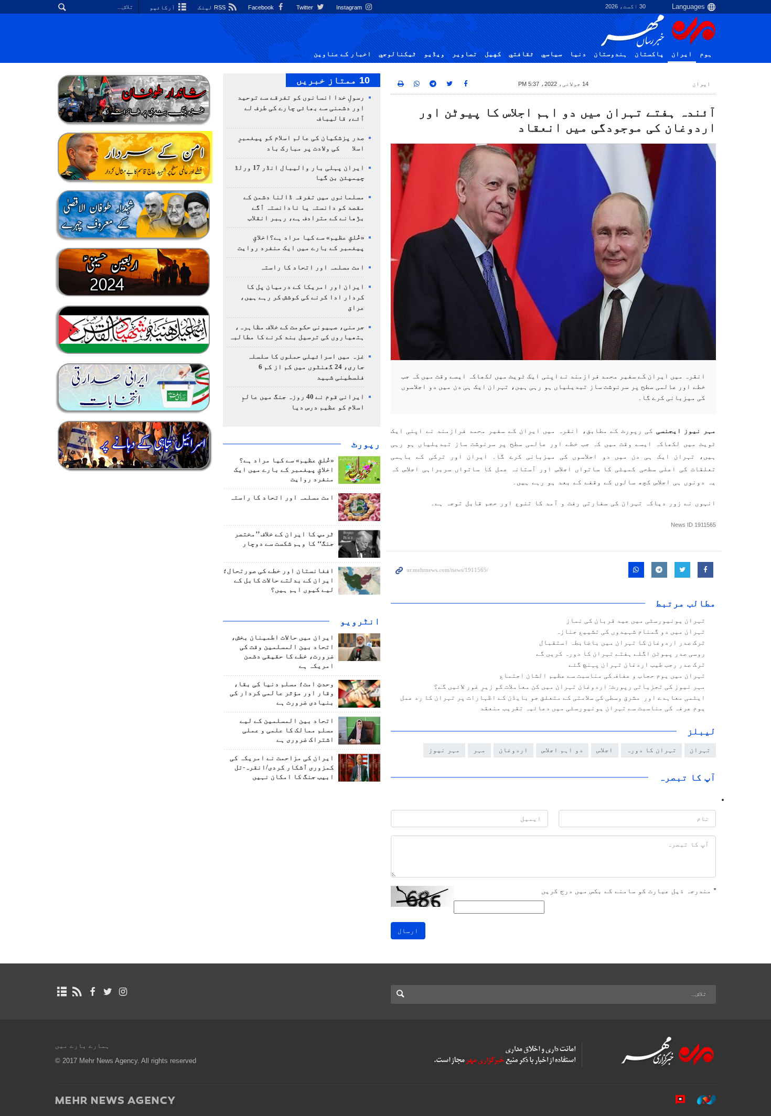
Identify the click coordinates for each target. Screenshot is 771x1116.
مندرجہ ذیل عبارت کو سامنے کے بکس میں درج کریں (628, 891)
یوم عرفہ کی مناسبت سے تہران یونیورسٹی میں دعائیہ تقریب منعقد (592, 708)
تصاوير (464, 54)
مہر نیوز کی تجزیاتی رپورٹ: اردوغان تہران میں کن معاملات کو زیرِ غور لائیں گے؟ (569, 686)
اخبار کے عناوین (342, 54)
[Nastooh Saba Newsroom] (701, 1099)
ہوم (706, 54)
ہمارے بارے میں (82, 1045)
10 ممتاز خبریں (333, 80)
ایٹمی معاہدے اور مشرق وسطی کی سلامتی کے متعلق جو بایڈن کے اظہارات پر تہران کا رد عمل (552, 697)
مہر (479, 750)
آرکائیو (163, 7)
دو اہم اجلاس (562, 750)
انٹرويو (360, 621)
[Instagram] (123, 992)
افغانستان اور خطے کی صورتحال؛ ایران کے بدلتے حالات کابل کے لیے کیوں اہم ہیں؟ (278, 580)
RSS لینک (212, 7)
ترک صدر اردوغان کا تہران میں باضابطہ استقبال (622, 642)
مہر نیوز (444, 750)
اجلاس (604, 750)
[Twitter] (107, 992)
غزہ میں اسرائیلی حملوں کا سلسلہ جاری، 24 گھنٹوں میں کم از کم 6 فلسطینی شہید (306, 367)
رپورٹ (365, 444)
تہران (700, 750)
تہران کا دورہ (651, 750)
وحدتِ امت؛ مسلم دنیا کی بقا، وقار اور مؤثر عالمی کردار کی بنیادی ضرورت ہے (282, 693)
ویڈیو (434, 54)
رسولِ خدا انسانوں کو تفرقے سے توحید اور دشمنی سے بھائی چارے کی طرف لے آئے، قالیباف (301, 108)
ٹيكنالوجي (397, 54)
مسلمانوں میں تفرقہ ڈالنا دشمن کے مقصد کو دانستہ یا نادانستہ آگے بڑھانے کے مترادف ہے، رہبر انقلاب (304, 207)
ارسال (408, 931)
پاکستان (649, 54)
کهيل (493, 54)
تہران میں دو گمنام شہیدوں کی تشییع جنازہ (630, 631)
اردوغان (513, 750)
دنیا (578, 54)
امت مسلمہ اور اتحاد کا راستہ (312, 267)
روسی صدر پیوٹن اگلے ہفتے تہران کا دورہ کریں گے (620, 653)
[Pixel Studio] (675, 1099)
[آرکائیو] (61, 992)
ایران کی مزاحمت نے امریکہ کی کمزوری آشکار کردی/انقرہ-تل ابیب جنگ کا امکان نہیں (282, 767)
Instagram (349, 7)
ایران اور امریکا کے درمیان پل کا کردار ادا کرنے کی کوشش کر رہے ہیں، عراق (302, 297)
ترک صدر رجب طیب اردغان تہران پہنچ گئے (637, 664)
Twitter (305, 7)
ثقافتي (521, 54)
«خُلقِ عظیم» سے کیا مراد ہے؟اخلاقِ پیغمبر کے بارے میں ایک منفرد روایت (284, 470)
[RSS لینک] (76, 992)
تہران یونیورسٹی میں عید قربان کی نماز (635, 620)
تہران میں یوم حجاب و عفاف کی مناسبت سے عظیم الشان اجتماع (602, 675)
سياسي (551, 54)
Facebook (261, 7)
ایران (681, 54)
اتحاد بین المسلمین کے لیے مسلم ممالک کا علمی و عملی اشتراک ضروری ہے (287, 730)
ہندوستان (610, 54)
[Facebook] (92, 992)
